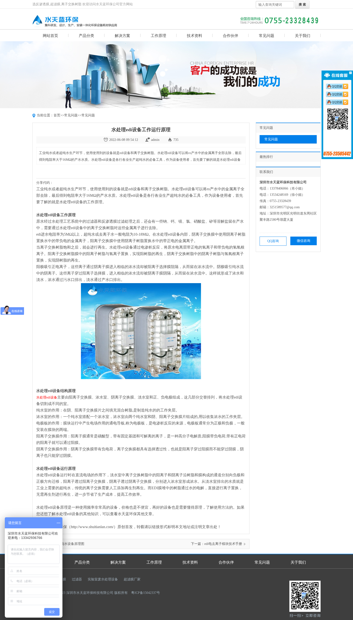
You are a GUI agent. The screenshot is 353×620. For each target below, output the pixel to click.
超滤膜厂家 (132, 579)
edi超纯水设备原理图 (68, 544)
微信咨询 (303, 241)
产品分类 (86, 36)
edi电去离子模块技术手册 (223, 544)
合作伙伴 (230, 36)
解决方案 (122, 36)
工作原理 (158, 36)
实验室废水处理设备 (103, 579)
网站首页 (50, 36)
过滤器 (77, 579)
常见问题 (266, 36)
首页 (57, 115)
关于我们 (302, 36)
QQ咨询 (273, 241)
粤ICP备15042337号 (145, 593)
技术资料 (194, 36)
